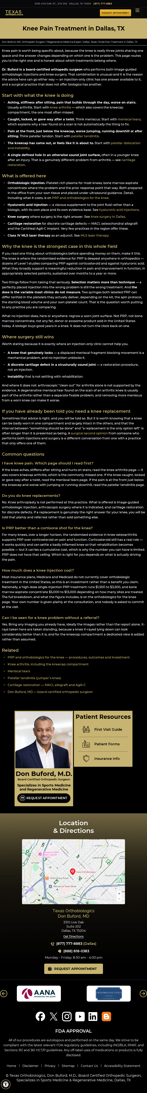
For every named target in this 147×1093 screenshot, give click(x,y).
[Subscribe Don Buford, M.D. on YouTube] (80, 1016)
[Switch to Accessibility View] (6, 1084)
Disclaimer (30, 1066)
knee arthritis (60, 107)
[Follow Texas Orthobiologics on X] (53, 1016)
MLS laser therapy (95, 235)
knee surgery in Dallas (108, 217)
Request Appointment (46, 798)
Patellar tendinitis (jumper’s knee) (34, 678)
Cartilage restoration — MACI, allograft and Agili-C (47, 685)
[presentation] (73, 28)
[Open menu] (137, 13)
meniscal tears (129, 119)
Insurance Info (107, 759)
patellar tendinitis (85, 136)
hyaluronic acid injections (119, 210)
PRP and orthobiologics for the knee (80, 198)
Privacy (50, 1066)
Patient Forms (107, 744)
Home (11, 1066)
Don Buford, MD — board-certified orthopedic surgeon (50, 692)
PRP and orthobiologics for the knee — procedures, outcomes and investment (69, 657)
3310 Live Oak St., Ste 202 (63, 3)
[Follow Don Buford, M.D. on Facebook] (40, 1016)
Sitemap (68, 1066)
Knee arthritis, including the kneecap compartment (48, 664)
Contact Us (89, 1066)
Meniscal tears (19, 671)
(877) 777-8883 (102, 3)
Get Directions (73, 936)
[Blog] (106, 1016)
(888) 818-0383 (76, 951)
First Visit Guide (108, 729)
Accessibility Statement (122, 1066)
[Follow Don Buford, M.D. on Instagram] (67, 1016)
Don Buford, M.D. (44, 773)
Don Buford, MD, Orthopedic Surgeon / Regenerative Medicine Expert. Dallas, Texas (49, 41)
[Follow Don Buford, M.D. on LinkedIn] (93, 1016)
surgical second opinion (89, 433)
